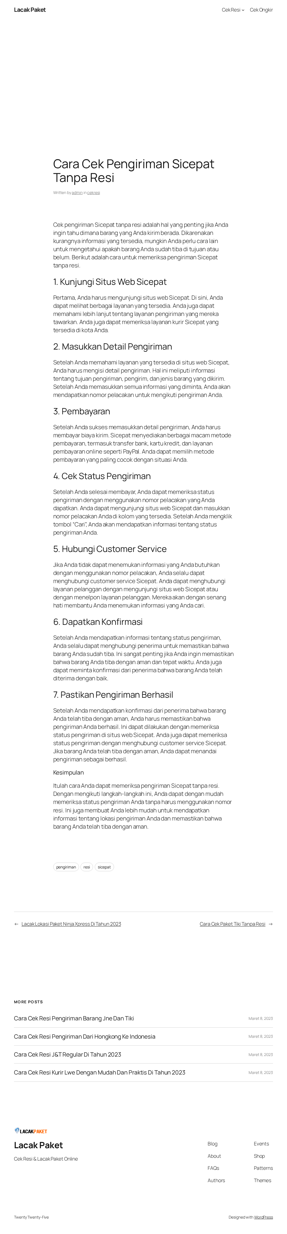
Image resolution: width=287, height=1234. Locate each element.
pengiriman (66, 867)
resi (87, 867)
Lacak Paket (30, 9)
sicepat (104, 867)
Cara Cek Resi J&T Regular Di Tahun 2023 (67, 1054)
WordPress (263, 1217)
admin (77, 192)
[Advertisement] (143, 78)
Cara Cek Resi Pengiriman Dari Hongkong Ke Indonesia (85, 1036)
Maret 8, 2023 (261, 1018)
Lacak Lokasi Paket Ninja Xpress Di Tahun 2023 (71, 923)
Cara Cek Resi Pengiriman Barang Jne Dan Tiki (74, 1018)
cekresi (93, 192)
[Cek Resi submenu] (243, 9)
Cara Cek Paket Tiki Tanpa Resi (232, 923)
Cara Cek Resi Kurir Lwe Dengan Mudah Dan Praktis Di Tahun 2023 (99, 1072)
